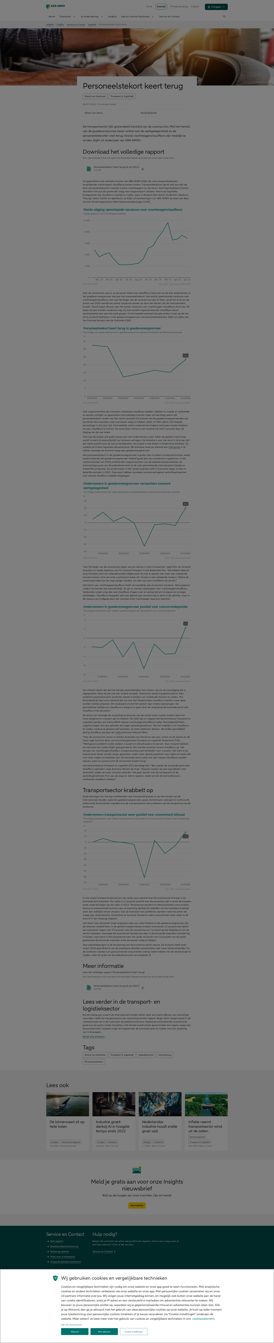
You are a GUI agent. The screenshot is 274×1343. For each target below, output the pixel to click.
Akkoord (75, 1331)
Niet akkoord (104, 1331)
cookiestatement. (203, 1319)
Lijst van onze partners (71, 1324)
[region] (137, 1306)
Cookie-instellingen (134, 1331)
